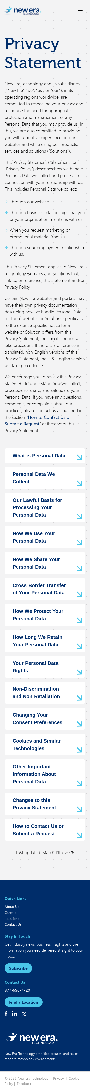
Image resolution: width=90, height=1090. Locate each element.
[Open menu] (80, 11)
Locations (12, 918)
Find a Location (23, 1002)
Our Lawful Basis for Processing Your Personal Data (37, 507)
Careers (10, 912)
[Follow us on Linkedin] (15, 1013)
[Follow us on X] (24, 1014)
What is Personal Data (39, 455)
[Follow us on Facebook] (6, 1013)
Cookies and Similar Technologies (37, 744)
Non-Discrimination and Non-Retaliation (36, 692)
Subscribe (18, 968)
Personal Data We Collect (34, 477)
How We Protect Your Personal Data (38, 614)
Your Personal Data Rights (35, 666)
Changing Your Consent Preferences (37, 718)
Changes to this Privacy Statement (34, 803)
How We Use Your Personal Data (34, 537)
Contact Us (13, 924)
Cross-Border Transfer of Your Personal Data (39, 589)
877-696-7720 (17, 990)
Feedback (24, 1083)
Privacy (59, 1078)
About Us (12, 906)
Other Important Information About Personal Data (34, 774)
